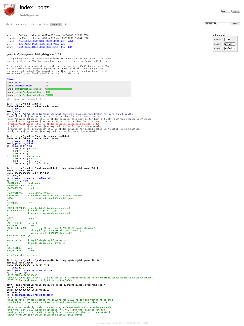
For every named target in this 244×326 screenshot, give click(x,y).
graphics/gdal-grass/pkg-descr (29, 95)
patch (70, 41)
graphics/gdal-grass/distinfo (28, 92)
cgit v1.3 (110, 323)
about (9, 24)
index (26, 7)
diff (65, 24)
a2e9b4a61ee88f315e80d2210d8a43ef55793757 (42, 47)
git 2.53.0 (118, 323)
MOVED (19, 82)
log (39, 24)
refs (32, 24)
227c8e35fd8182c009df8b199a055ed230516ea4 (42, 41)
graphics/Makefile (23, 85)
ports (43, 7)
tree (46, 24)
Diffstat (10, 79)
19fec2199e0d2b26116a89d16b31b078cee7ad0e (42, 44)
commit (56, 24)
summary (21, 24)
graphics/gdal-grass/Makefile (28, 89)
